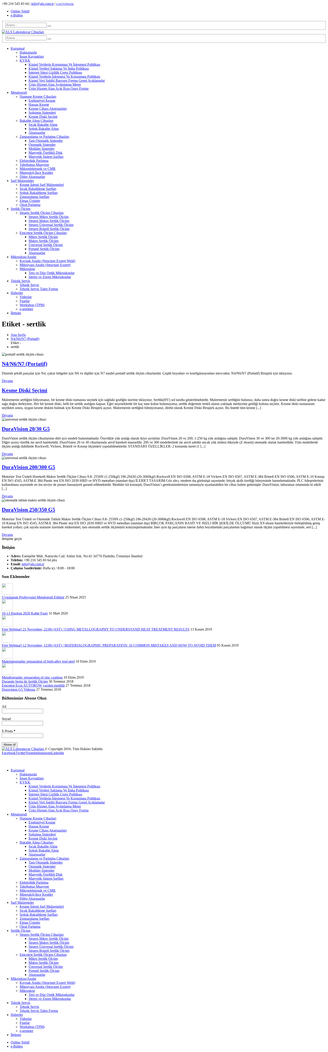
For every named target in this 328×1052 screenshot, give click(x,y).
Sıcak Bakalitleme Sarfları (38, 189)
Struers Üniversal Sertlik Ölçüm (51, 225)
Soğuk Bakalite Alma (44, 128)
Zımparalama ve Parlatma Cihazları (44, 136)
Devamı (7, 381)
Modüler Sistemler (41, 149)
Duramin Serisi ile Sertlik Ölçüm (25, 681)
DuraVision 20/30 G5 (26, 429)
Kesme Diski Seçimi (43, 116)
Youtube (31, 753)
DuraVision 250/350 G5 (28, 510)
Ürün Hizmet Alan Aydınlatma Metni (55, 84)
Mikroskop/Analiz (23, 257)
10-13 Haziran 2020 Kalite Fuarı (25, 613)
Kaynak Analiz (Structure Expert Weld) (47, 261)
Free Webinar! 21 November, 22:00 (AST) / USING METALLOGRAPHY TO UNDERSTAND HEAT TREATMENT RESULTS (95, 629)
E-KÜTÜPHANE (65, 4)
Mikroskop (27, 269)
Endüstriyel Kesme (42, 100)
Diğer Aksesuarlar (32, 177)
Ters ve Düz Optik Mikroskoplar (52, 273)
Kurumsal (18, 48)
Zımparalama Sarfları (34, 197)
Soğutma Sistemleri (42, 112)
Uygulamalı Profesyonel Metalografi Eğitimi (33, 597)
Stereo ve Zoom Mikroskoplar (50, 277)
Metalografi (19, 92)
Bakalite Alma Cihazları (36, 120)
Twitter (21, 753)
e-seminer (26, 309)
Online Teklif (20, 11)
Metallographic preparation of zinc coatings (32, 677)
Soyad (6, 719)
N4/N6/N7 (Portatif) (24, 364)
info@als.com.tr (42, 4)
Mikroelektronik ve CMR (38, 169)
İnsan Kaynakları (32, 56)
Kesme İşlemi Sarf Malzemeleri (42, 185)
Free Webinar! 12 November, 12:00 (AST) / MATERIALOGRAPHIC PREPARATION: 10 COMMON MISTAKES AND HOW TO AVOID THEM (109, 645)
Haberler (17, 293)
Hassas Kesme (39, 104)
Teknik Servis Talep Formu (39, 289)
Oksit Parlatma (30, 205)
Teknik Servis (20, 281)
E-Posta (8, 731)
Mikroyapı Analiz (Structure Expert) (45, 265)
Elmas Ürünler (30, 201)
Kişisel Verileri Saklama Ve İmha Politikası (59, 68)
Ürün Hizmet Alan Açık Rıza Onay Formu (59, 88)
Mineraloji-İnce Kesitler (36, 173)
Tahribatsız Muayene (34, 165)
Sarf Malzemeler (22, 181)
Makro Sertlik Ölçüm (43, 241)
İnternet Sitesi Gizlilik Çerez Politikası (55, 72)
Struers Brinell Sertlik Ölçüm (49, 229)
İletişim (16, 313)
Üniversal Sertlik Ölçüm (46, 245)
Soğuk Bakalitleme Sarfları (39, 193)
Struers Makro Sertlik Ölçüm (49, 221)
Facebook (9, 753)
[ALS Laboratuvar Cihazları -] (23, 32)
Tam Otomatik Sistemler (46, 140)
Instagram (44, 753)
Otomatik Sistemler (42, 145)
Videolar (26, 297)
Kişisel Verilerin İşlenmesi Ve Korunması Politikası (64, 76)
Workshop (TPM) (32, 305)
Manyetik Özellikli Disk (45, 153)
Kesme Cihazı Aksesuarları (48, 108)
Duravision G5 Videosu (18, 689)
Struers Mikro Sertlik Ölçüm (49, 217)
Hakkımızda (28, 52)
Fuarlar (25, 301)
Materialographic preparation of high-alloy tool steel (38, 661)
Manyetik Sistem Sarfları (46, 157)
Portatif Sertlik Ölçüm (44, 249)
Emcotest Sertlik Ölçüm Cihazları (43, 233)
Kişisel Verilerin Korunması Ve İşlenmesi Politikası (64, 64)
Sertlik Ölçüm (20, 209)
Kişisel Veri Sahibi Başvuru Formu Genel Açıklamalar (67, 80)
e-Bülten (17, 15)
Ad (4, 706)
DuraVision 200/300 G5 (28, 467)
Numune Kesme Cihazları (38, 96)
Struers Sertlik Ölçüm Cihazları (42, 213)
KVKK (25, 60)
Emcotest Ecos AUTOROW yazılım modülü (33, 685)
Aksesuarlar (37, 132)
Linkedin (57, 753)
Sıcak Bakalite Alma (43, 124)
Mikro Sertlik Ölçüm (43, 237)
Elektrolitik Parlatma (34, 161)
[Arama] (49, 26)
